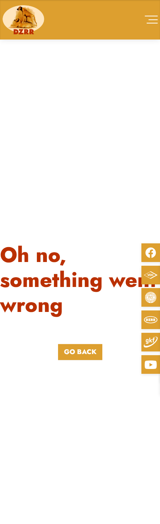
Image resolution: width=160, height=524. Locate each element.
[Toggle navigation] (151, 19)
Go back (80, 352)
